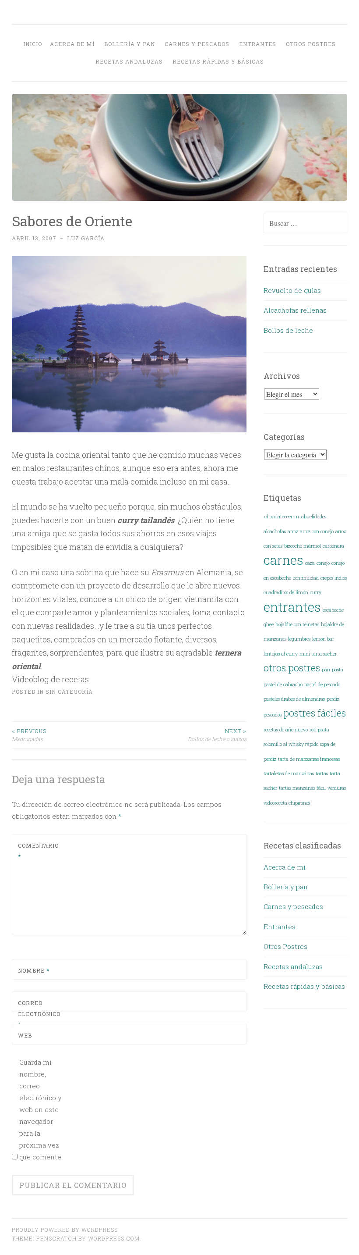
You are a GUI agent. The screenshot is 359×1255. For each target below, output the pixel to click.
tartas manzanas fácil (302, 788)
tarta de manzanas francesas (309, 759)
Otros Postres (311, 43)
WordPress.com (114, 1238)
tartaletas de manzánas (289, 773)
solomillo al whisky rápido (291, 744)
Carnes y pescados (197, 43)
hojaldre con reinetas (297, 624)
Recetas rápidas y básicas (218, 61)
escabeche (333, 610)
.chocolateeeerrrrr (281, 516)
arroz (293, 531)
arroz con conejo (317, 531)
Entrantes (257, 43)
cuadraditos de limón (286, 592)
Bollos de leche (288, 330)
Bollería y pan (129, 43)
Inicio (32, 43)
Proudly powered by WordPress (65, 1229)
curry (315, 592)
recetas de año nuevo (286, 730)
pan (326, 670)
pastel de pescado (322, 684)
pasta (337, 670)
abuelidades (313, 516)
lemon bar (323, 639)
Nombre (33, 970)
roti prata (319, 730)
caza (310, 563)
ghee (269, 624)
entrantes (292, 606)
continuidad (306, 578)
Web (25, 1035)
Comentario (38, 851)
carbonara (333, 546)
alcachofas (275, 531)
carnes (283, 559)
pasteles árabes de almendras (294, 699)
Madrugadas (29, 734)
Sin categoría (69, 691)
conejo (323, 563)
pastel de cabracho (283, 684)
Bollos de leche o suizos (217, 734)
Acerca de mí (72, 43)
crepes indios (333, 578)
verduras (336, 788)
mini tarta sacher (318, 654)
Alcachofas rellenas (295, 310)
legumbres (299, 639)
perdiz (333, 699)
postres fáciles (314, 712)
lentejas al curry (281, 654)
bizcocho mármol (302, 546)
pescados (273, 715)
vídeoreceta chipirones (287, 803)
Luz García (86, 238)
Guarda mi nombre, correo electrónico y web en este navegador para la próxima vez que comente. (41, 1109)
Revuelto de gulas (292, 290)
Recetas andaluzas (129, 61)
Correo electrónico (39, 1014)
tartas (322, 773)
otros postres (292, 667)
